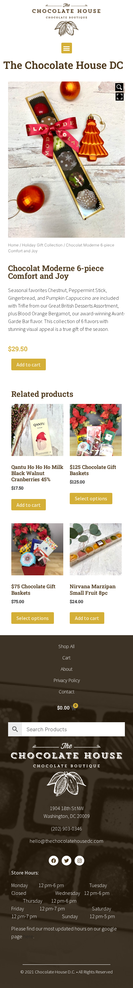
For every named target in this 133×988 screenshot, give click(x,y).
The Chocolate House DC (63, 65)
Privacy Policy (67, 680)
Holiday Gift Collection (42, 245)
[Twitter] (66, 860)
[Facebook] (53, 860)
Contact (67, 692)
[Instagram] (79, 860)
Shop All (66, 646)
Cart (66, 658)
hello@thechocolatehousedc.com (66, 841)
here (28, 936)
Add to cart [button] (28, 505)
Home (13, 245)
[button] (66, 48)
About (67, 669)
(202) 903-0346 (66, 828)
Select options (91, 498)
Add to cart (28, 364)
